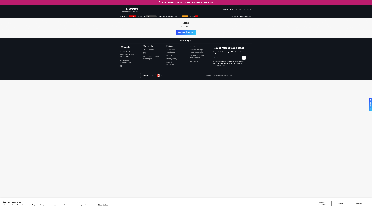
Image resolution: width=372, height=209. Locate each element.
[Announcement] (186, 2)
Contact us (194, 61)
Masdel (214, 75)
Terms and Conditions (170, 51)
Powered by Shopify (224, 75)
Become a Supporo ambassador (197, 56)
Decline (359, 203)
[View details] (125, 47)
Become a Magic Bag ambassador (196, 51)
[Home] (130, 10)
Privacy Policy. (103, 205)
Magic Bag (129, 17)
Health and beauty (166, 17)
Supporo (148, 17)
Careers (193, 46)
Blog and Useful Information (243, 17)
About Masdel (148, 50)
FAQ (144, 53)
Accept (340, 203)
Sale (195, 17)
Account (238, 10)
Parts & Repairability (171, 63)
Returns (169, 55)
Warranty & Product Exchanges (151, 57)
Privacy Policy (171, 59)
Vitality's (182, 17)
